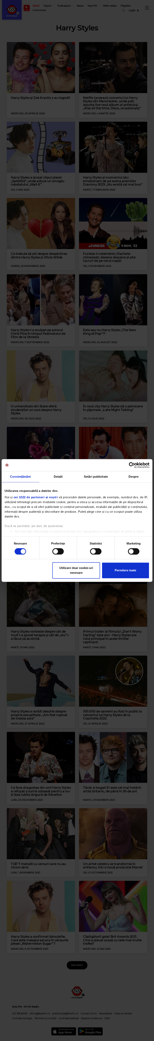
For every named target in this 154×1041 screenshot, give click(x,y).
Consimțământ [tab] (20, 476)
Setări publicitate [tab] (96, 476)
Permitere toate (125, 570)
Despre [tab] (134, 476)
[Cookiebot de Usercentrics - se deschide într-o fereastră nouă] (131, 465)
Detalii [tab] (58, 476)
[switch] (58, 551)
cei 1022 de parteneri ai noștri (36, 497)
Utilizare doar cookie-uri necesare (76, 570)
